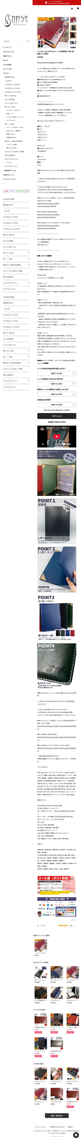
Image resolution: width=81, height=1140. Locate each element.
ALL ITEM (7, 69)
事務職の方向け (11, 137)
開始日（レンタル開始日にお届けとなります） (53, 389)
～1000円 (8, 81)
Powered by (55, 1136)
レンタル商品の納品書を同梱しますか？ (51, 369)
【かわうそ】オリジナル (12, 159)
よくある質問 (7, 65)
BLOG (5, 60)
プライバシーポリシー (10, 179)
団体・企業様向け (10, 155)
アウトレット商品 (11, 144)
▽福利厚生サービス (9, 170)
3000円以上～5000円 (12, 88)
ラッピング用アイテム (11, 103)
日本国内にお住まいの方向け (57, 422)
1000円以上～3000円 (12, 84)
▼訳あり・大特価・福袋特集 (13, 141)
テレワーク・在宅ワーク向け (15, 127)
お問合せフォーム (8, 175)
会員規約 (70, 1127)
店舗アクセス (7, 56)
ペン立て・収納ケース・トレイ (15, 117)
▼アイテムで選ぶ (10, 107)
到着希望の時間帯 (44, 400)
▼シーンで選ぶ (9, 124)
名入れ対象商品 (10, 99)
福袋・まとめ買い (11, 148)
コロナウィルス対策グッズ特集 (14, 152)
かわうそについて (8, 52)
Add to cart (57, 416)
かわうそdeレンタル (11, 166)
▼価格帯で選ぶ (10, 77)
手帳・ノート (10, 114)
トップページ (7, 47)
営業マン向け (10, 134)
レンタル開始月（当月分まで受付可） (50, 379)
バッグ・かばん (10, 120)
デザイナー (9, 162)
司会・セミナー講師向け (13, 131)
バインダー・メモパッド (13, 110)
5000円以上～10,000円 (13, 92)
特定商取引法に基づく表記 (57, 1127)
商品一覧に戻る (57, 1116)
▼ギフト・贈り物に (10, 96)
